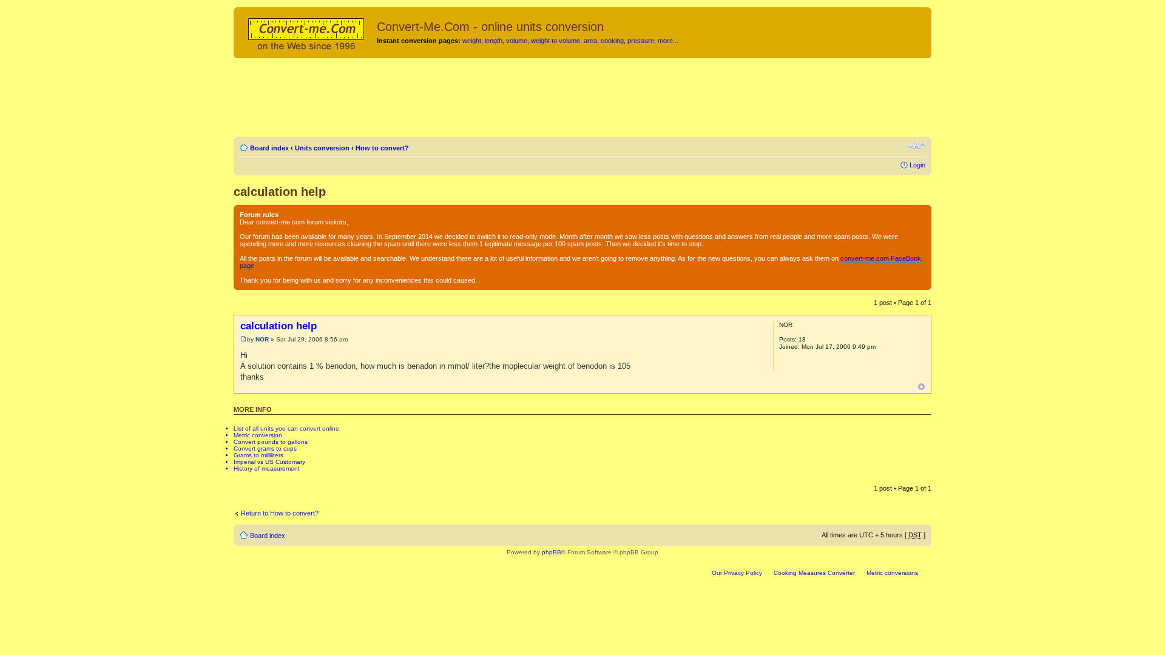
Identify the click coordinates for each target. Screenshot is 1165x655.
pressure (640, 40)
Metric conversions (892, 572)
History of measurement (267, 468)
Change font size (916, 145)
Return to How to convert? (280, 513)
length (493, 40)
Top (921, 386)
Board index (269, 148)
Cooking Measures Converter (814, 572)
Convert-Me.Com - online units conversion (490, 26)
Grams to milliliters (258, 455)
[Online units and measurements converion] (307, 32)
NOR (262, 339)
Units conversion (322, 148)
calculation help (280, 191)
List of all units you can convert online (286, 428)
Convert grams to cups (265, 448)
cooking (612, 40)
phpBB (551, 552)
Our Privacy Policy (737, 572)
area (590, 40)
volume (516, 40)
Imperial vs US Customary (269, 461)
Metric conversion (258, 435)
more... (668, 40)
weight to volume (555, 40)
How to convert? (382, 148)
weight (471, 40)
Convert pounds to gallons (271, 441)
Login (917, 165)
